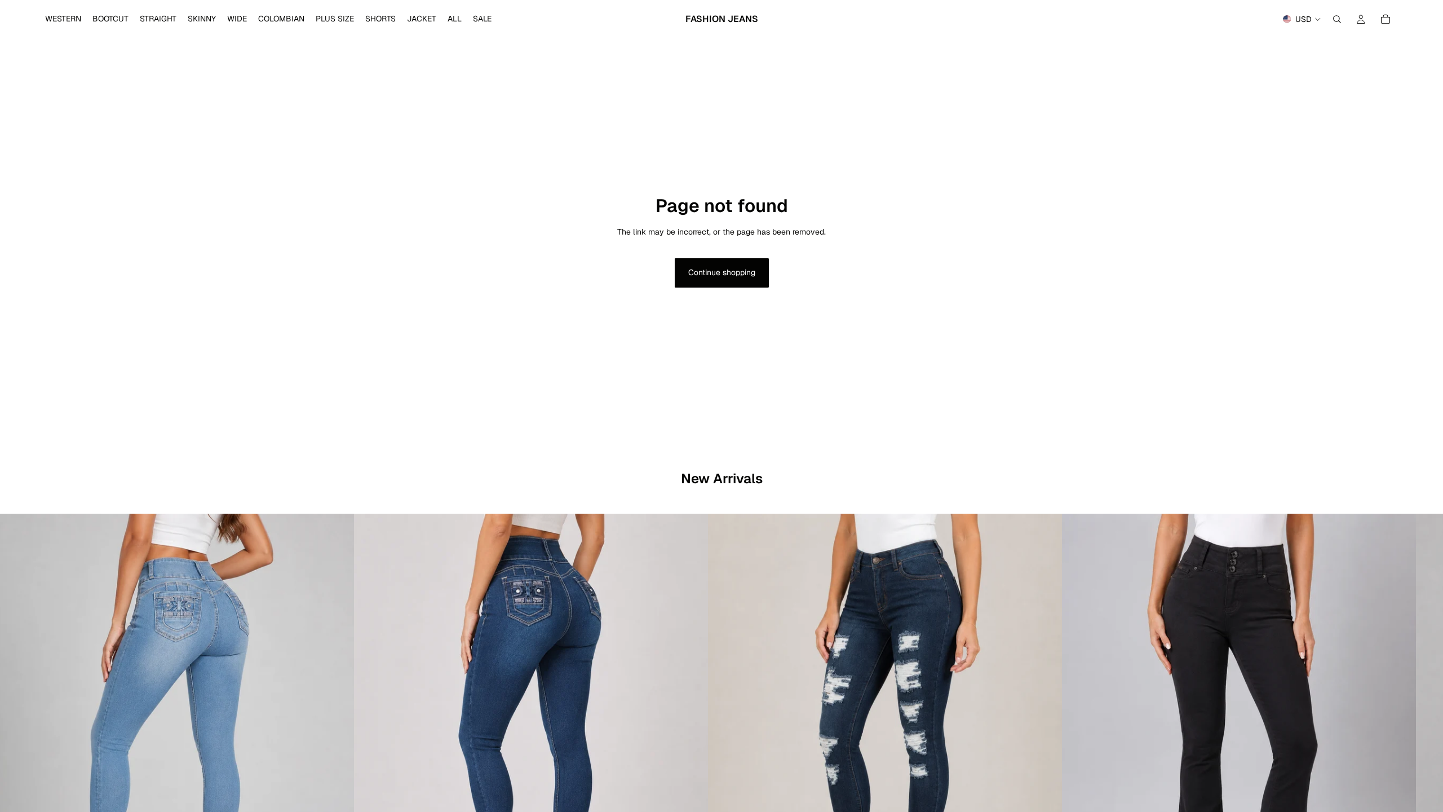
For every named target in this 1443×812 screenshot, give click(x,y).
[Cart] (1385, 19)
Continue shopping (721, 272)
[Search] (1337, 19)
